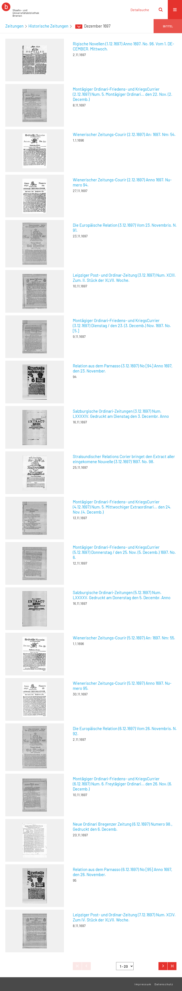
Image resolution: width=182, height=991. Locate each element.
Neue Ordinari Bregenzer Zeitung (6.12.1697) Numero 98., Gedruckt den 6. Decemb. (122, 827)
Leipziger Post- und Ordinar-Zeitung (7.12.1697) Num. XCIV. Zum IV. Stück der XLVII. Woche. (124, 917)
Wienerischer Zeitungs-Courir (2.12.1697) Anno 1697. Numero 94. (122, 182)
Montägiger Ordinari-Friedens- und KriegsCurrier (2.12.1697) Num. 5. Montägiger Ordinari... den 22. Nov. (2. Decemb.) (122, 94)
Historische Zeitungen (48, 26)
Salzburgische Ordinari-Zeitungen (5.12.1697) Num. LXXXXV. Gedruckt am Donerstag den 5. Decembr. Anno (121, 595)
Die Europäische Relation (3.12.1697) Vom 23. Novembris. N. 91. (125, 228)
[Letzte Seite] (172, 966)
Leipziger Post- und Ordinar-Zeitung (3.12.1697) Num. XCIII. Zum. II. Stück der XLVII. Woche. (124, 278)
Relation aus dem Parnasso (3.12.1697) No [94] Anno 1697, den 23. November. (122, 368)
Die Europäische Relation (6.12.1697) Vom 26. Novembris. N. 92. (125, 731)
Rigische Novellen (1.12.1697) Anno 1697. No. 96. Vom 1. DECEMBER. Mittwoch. (123, 46)
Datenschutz (163, 984)
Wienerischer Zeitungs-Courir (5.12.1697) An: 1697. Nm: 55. (124, 637)
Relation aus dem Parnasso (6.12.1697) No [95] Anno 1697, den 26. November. (122, 872)
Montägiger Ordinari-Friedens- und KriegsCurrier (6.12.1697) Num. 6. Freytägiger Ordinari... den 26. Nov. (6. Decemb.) (122, 783)
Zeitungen (14, 26)
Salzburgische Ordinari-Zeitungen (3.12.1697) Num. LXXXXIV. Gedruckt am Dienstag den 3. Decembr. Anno (121, 414)
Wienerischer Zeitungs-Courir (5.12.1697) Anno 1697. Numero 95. (122, 686)
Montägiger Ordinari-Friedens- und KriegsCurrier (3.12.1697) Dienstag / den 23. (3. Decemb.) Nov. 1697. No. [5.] (122, 325)
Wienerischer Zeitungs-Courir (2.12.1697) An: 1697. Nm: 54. (124, 134)
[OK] (161, 9)
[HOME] (20, 9)
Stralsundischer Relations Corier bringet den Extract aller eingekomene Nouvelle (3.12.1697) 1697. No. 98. (124, 459)
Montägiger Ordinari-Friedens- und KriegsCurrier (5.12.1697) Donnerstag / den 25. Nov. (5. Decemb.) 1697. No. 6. (124, 552)
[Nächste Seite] (162, 966)
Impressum (143, 984)
